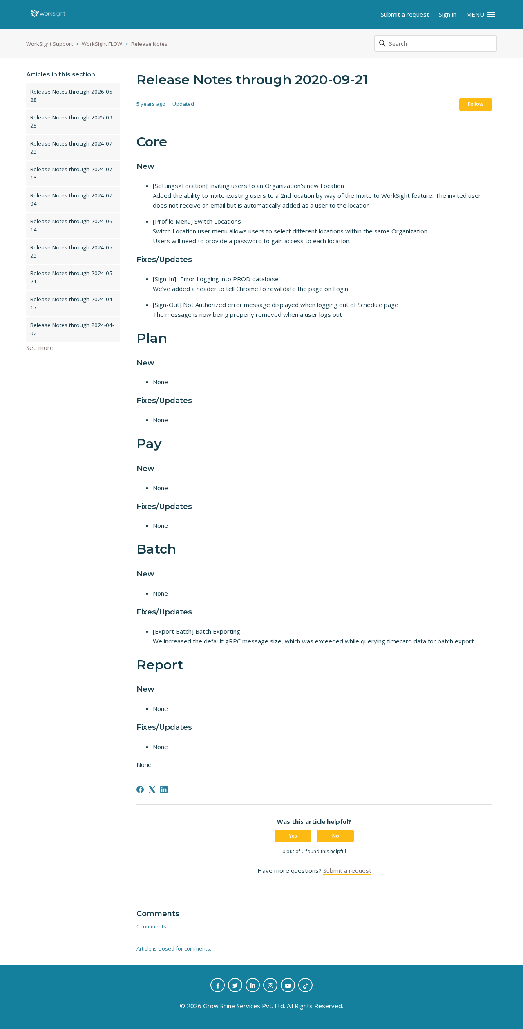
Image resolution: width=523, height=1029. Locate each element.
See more (40, 347)
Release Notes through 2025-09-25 (72, 121)
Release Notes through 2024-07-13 (72, 173)
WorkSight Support (49, 43)
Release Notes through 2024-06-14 (72, 225)
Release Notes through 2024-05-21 (72, 277)
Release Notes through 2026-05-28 (72, 95)
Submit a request (405, 14)
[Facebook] (140, 789)
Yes (293, 835)
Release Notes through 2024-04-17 (72, 303)
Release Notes (149, 43)
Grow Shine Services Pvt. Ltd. (244, 1006)
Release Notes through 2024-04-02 (72, 329)
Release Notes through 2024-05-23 (72, 251)
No (335, 835)
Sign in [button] (447, 14)
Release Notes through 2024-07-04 (72, 199)
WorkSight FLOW (102, 43)
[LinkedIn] (164, 789)
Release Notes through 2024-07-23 (72, 147)
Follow (475, 104)
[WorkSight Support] (48, 14)
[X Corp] (152, 789)
